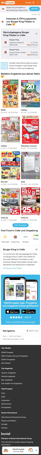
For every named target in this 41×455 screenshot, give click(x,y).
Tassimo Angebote (8, 373)
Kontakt (4, 424)
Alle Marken (6, 363)
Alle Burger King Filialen (12, 268)
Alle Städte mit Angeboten (11, 383)
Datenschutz (6, 404)
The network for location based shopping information (17, 443)
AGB (3, 397)
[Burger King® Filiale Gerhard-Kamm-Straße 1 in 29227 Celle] (5, 52)
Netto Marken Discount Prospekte (14, 356)
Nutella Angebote (8, 376)
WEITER (34, 9)
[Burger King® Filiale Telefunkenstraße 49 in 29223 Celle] (5, 42)
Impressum (5, 400)
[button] (38, 3)
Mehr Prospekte (20, 225)
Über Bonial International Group (13, 417)
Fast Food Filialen (15, 336)
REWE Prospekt (7, 352)
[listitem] (10, 96)
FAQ (3, 393)
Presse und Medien (8, 421)
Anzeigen (35, 14)
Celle (4, 336)
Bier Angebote (7, 380)
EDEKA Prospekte (8, 359)
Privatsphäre (6, 407)
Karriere (4, 428)
